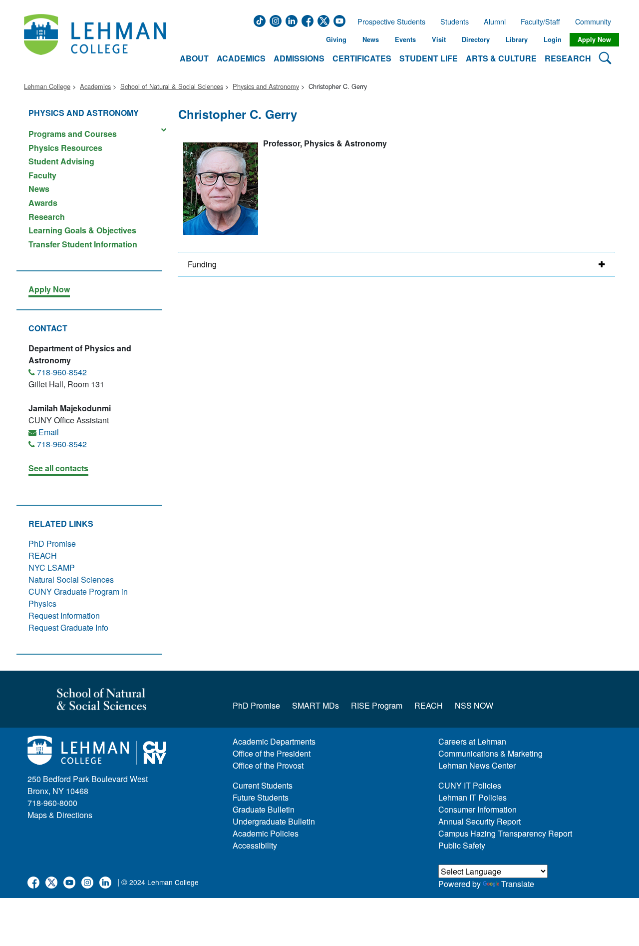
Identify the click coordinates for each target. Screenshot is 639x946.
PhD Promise (52, 543)
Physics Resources (65, 147)
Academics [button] (241, 58)
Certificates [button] (361, 58)
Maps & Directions (59, 815)
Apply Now (594, 39)
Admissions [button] (299, 58)
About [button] (194, 58)
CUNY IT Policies (469, 785)
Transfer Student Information (82, 243)
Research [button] (568, 58)
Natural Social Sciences (71, 579)
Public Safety (461, 845)
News (370, 39)
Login (553, 39)
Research (46, 216)
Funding (202, 264)
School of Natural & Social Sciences (171, 86)
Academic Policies (266, 833)
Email (48, 432)
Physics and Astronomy (266, 86)
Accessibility (255, 845)
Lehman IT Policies (472, 797)
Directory (476, 39)
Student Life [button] (428, 58)
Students (454, 21)
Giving (336, 39)
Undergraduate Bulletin (274, 821)
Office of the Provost (268, 765)
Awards (42, 202)
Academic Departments (274, 741)
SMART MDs (315, 705)
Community (596, 21)
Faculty (42, 175)
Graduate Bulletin (264, 809)
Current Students (263, 785)
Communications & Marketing (490, 753)
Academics (95, 86)
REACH (42, 555)
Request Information (64, 615)
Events (405, 39)
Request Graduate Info (68, 627)
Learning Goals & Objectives (82, 230)
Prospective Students (388, 21)
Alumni (495, 21)
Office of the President (272, 753)
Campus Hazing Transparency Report (505, 833)
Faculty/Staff (540, 21)
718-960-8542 (62, 372)
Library (517, 39)
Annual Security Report (479, 821)
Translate (517, 884)
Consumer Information (477, 809)
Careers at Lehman (472, 741)
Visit (439, 39)
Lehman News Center (477, 765)
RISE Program (376, 705)
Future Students (261, 797)
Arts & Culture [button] (501, 58)
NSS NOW (474, 705)
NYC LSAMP (51, 567)
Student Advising (61, 161)
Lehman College (47, 86)
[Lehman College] (95, 39)
